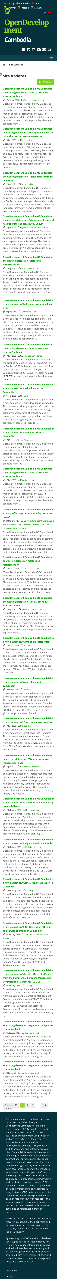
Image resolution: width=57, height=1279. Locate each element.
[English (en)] (45, 12)
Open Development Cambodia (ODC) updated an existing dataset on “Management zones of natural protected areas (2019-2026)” (28, 132)
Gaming (24, 396)
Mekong (10, 3)
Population (28, 645)
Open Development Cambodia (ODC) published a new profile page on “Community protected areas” (28, 513)
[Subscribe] (44, 50)
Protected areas (28, 140)
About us (12, 1270)
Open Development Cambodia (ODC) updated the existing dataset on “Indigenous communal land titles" (28, 176)
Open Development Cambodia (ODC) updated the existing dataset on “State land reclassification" (28, 260)
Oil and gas (29, 440)
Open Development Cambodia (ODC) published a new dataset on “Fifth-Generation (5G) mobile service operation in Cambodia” (28, 927)
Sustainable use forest (17, 528)
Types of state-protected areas (34, 227)
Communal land (28, 184)
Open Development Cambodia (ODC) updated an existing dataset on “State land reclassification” (28, 561)
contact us (21, 1228)
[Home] (4, 64)
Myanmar (11, 7)
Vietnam (38, 7)
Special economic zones (34, 100)
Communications (32, 934)
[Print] (49, 50)
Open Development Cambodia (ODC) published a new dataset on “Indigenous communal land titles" (28, 304)
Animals (27, 689)
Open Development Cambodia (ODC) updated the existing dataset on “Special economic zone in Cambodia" (28, 92)
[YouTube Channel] (39, 50)
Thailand (25, 7)
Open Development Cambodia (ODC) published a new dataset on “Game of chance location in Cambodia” (28, 883)
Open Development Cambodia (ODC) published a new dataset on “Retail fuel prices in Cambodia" (28, 432)
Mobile (6, 938)
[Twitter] (28, 50)
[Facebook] (23, 50)
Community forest (32, 521)
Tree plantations (33, 810)
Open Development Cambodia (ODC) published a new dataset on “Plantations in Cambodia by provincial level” (28, 802)
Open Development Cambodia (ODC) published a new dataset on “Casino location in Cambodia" (28, 388)
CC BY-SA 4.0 (29, 1128)
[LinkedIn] (33, 50)
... (20, 123)
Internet (44, 934)
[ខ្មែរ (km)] (49, 12)
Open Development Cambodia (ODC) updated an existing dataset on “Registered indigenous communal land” (28, 1025)
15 (44, 1105)
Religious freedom (34, 847)
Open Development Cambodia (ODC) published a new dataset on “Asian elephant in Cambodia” (28, 682)
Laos (37, 3)
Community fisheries (30, 766)
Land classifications (29, 268)
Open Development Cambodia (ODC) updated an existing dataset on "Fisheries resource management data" (28, 759)
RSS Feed (47, 82)
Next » (8, 1107)
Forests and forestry (30, 726)
